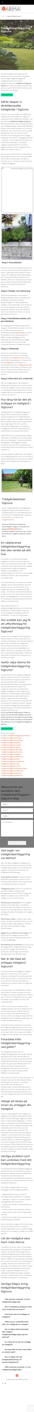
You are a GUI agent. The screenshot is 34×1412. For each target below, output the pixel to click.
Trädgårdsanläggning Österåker (12, 752)
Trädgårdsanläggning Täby (10, 764)
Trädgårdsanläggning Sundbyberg (12, 761)
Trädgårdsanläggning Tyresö (10, 766)
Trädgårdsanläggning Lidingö (11, 745)
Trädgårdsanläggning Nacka (10, 747)
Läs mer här (6, 517)
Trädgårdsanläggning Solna (10, 759)
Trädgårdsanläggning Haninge (11, 738)
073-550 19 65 (14, 88)
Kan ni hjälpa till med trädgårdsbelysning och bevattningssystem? (12, 1359)
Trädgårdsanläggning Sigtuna (11, 754)
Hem (3, 16)
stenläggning (8, 363)
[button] (17, 1300)
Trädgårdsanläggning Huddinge (12, 740)
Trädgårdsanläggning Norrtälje (11, 750)
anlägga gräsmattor (25, 365)
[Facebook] (2, 1383)
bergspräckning (19, 333)
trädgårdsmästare (19, 358)
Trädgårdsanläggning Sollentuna (12, 757)
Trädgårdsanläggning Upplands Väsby (14, 768)
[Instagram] (5, 1383)
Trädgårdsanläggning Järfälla (10, 743)
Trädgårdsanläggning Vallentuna (12, 771)
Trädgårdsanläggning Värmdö (11, 773)
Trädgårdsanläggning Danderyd (19, 736)
